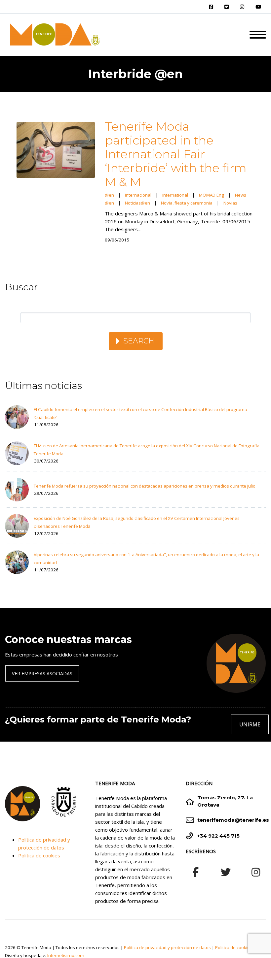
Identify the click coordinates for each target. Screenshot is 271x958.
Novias (230, 203)
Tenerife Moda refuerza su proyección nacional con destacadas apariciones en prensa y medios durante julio (144, 486)
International (175, 195)
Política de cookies (39, 855)
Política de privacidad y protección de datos (167, 947)
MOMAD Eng (211, 195)
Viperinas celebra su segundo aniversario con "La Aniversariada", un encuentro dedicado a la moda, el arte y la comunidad (146, 558)
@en (109, 195)
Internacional (138, 195)
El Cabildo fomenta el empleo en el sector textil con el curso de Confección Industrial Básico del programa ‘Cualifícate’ (140, 413)
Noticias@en (137, 203)
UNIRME (249, 724)
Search (138, 340)
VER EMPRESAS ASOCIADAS (42, 673)
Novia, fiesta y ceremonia (187, 203)
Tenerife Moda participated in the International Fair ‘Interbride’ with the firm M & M (176, 154)
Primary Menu (258, 34)
